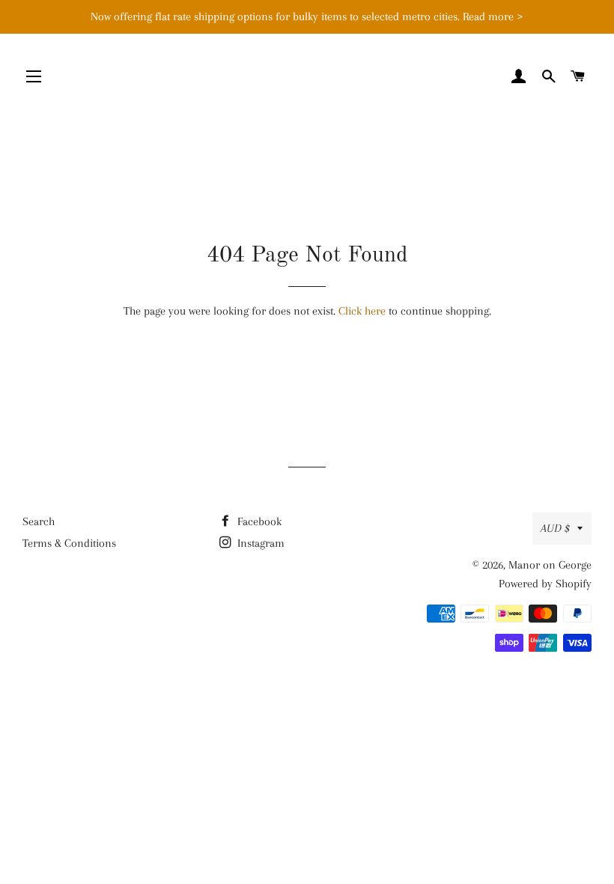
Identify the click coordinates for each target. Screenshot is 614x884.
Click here (362, 311)
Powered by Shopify (545, 583)
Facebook (258, 521)
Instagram (259, 543)
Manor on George (550, 565)
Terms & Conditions (69, 543)
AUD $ (555, 528)
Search (38, 521)
